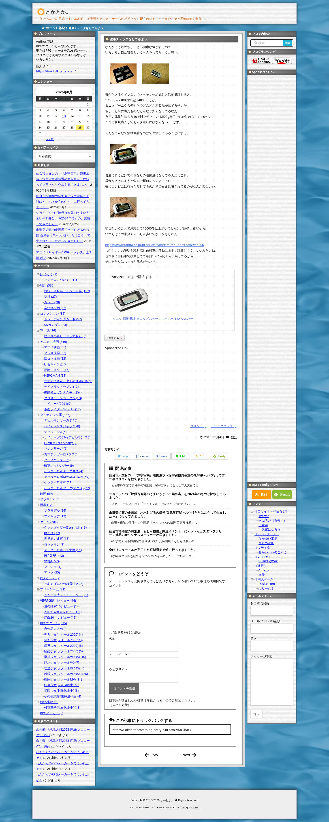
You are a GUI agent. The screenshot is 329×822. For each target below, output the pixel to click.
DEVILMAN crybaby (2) (60, 443)
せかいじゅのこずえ (272, 552)
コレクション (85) (52, 313)
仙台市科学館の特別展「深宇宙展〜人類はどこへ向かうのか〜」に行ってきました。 (62, 201)
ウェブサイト (118, 669)
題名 (253, 639)
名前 (112, 638)
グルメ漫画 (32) (55, 353)
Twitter (263, 516)
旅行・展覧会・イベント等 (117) (67, 291)
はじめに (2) (48, 274)
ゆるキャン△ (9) (55, 364)
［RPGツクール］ (266, 534)
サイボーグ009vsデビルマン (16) (67, 437)
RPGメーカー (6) (51, 713)
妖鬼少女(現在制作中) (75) (62, 685)
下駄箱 (263, 525)
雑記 (234, 437)
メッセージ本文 (261, 656)
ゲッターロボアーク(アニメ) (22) (67, 488)
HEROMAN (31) (55, 375)
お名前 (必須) (259, 603)
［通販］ (260, 565)
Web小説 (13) (49, 702)
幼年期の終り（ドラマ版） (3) (65, 336)
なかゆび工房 (267, 538)
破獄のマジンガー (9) (59, 465)
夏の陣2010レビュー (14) (61, 606)
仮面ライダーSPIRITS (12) (62, 409)
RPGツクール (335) (53, 623)
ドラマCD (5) (49, 499)
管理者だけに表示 (126, 632)
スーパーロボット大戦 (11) (63, 550)
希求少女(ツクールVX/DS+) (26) (66, 674)
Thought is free (189, 807)
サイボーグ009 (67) (57, 403)
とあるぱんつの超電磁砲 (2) (63, 584)
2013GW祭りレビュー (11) (62, 612)
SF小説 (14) (48, 330)
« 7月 (50, 139)
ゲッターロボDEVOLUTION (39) (66, 476)
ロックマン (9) (54, 544)
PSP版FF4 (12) (54, 555)
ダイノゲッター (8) (57, 460)
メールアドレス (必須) (265, 621)
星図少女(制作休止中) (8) (61, 690)
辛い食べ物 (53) (55, 308)
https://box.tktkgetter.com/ (56, 71)
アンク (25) (52, 572)
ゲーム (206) (49, 522)
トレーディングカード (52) (63, 319)
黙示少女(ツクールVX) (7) (61, 662)
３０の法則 (266, 543)
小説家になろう (269, 529)
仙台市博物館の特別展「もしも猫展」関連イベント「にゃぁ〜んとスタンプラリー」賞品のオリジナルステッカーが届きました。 (165, 533)
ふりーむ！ (266, 588)
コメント (115, 585)
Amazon (264, 570)
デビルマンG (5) (55, 432)
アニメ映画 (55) (55, 347)
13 (64, 116)
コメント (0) (198, 426)
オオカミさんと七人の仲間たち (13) (69, 381)
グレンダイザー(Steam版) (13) (65, 527)
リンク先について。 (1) (60, 280)
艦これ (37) (52, 533)
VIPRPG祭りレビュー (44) (58, 600)
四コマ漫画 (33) (55, 358)
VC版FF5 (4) (52, 561)
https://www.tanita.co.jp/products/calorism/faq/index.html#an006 (154, 245)
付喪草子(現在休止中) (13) (62, 707)
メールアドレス (120, 654)
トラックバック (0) (224, 426)
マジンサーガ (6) (55, 448)
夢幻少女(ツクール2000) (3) (63, 640)
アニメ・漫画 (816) (53, 341)
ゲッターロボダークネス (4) (63, 471)
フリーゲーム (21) (52, 589)
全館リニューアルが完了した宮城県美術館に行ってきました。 (153, 550)
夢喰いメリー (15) (56, 370)
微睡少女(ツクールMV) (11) (63, 679)
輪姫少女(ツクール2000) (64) (64, 651)
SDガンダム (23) (55, 324)
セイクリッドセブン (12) (61, 386)
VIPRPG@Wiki (268, 561)
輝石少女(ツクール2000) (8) (63, 645)
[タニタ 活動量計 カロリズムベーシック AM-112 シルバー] (131, 299)
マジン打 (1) (52, 567)
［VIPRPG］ (262, 556)
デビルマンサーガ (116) (60, 420)
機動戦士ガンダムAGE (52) (62, 392)
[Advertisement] (171, 387)
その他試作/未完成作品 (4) (62, 696)
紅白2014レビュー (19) (60, 617)
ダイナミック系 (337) (55, 415)
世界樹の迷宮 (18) (56, 538)
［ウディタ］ (263, 547)
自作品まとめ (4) (55, 628)
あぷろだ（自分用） (272, 520)
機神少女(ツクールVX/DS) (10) (65, 657)
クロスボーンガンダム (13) (63, 398)
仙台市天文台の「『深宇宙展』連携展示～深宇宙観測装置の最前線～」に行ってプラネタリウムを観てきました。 (167, 477)
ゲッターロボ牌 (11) (58, 482)
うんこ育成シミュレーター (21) (66, 595)
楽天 (261, 575)
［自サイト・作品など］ (271, 511)
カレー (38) (52, 302)
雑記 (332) (47, 285)
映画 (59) (46, 493)
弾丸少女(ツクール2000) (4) (63, 634)
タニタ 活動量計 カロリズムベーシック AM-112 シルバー (153, 318)
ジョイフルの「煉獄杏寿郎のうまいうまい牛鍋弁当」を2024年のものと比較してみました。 (167, 496)
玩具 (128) (47, 505)
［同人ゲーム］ (265, 579)
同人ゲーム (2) (50, 578)
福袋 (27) (50, 296)
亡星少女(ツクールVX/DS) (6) (64, 668)
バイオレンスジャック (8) (62, 426)
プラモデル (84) (55, 510)
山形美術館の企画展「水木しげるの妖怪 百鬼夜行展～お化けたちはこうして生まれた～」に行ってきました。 (167, 514)
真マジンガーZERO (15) (60, 454)
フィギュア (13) (55, 516)
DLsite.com (266, 584)
